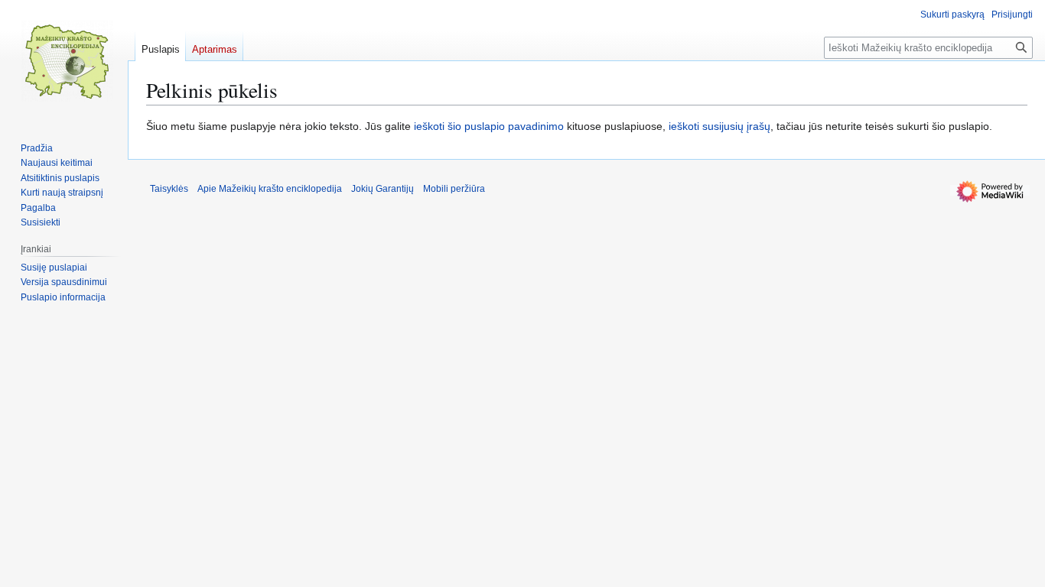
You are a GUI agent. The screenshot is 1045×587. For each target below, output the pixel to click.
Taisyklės (169, 188)
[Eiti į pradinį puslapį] (67, 61)
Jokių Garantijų (382, 188)
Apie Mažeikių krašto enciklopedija (269, 188)
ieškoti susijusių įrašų (719, 126)
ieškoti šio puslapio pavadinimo (489, 126)
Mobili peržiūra (454, 188)
